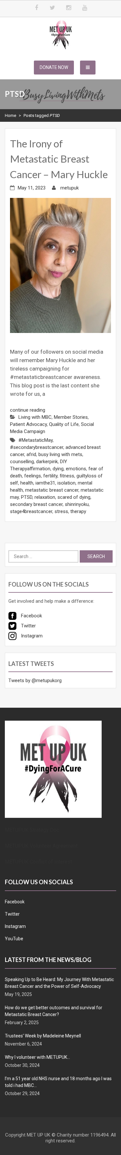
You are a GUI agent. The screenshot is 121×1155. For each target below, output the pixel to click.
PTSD (26, 497)
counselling (22, 461)
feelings (32, 476)
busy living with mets (60, 454)
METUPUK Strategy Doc (32, 830)
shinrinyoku (77, 504)
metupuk (69, 188)
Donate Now (54, 67)
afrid (31, 454)
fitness (67, 476)
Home (10, 115)
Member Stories (71, 417)
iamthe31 (45, 483)
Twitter (12, 914)
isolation (66, 483)
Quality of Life (64, 424)
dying (58, 469)
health (26, 483)
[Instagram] (68, 8)
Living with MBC (35, 417)
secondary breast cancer (36, 504)
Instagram (15, 926)
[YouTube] (84, 8)
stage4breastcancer (31, 511)
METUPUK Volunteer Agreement (41, 846)
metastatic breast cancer (51, 490)
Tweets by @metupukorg (35, 680)
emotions (76, 469)
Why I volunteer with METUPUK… (37, 1057)
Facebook (15, 901)
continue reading (27, 410)
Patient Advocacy (28, 424)
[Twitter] (52, 8)
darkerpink (47, 461)
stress (61, 511)
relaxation (45, 497)
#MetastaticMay (35, 440)
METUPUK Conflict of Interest (38, 862)
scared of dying (73, 497)
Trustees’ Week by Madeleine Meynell (43, 1035)
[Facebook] (36, 8)
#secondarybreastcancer (36, 447)
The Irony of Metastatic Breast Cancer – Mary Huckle (59, 158)
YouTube (14, 938)
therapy (78, 511)
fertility (50, 476)
